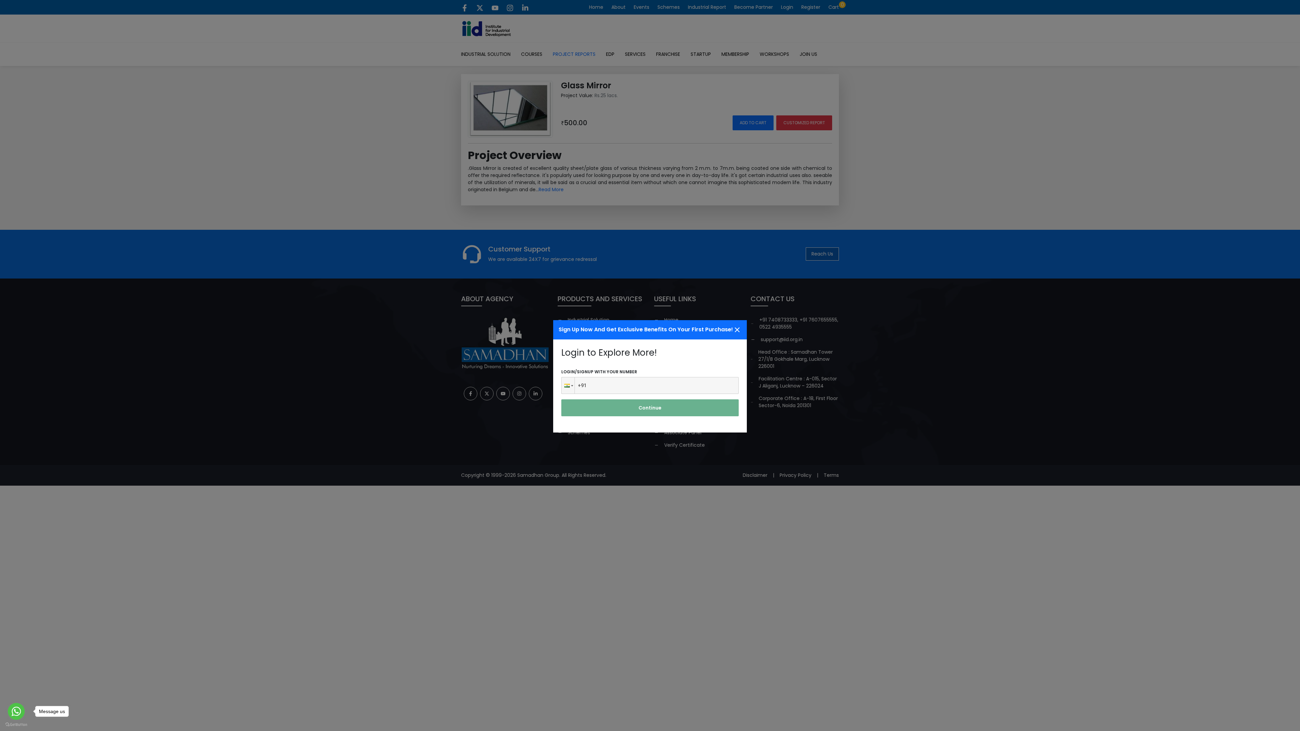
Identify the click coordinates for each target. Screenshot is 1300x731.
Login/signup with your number (599, 372)
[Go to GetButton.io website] (16, 724)
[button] (568, 385)
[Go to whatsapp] (16, 711)
